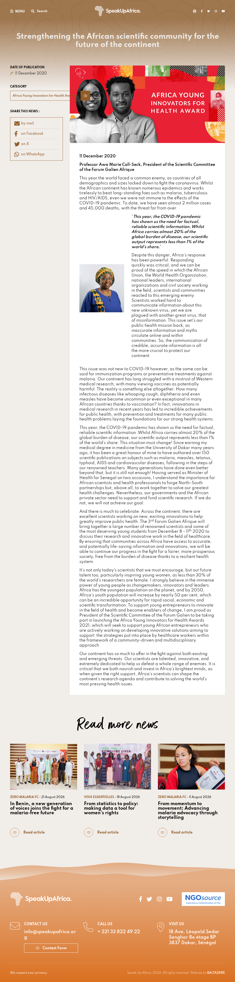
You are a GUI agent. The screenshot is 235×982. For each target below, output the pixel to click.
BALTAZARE (216, 972)
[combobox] (45, 96)
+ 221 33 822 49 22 (119, 932)
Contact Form (54, 948)
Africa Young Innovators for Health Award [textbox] (44, 95)
